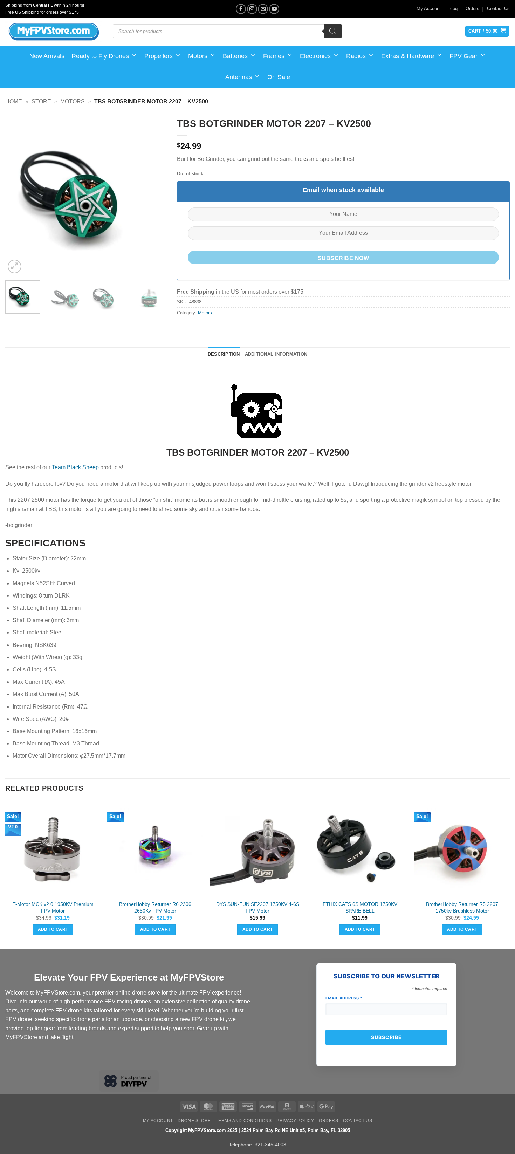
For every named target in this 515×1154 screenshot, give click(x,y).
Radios (356, 56)
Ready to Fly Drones (100, 56)
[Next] (154, 194)
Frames (273, 56)
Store (41, 101)
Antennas (238, 77)
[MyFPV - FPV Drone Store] (53, 32)
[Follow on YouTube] (274, 9)
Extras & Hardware (407, 56)
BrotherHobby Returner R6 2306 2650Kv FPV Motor (155, 907)
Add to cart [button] (53, 929)
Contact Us (498, 8)
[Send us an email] (263, 9)
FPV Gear (463, 56)
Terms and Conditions (243, 1120)
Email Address (344, 998)
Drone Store (194, 1120)
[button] (14, 266)
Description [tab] (224, 354)
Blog (453, 8)
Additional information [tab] (276, 354)
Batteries (235, 56)
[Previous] (17, 194)
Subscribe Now (343, 258)
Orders (472, 8)
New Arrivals (46, 56)
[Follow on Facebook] (241, 9)
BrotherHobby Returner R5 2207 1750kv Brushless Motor (462, 907)
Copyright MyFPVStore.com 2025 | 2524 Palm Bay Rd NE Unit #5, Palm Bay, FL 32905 (257, 1130)
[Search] (333, 31)
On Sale (278, 77)
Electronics (315, 56)
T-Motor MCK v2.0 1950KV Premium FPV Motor (53, 907)
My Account (429, 8)
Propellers (158, 56)
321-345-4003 (270, 1144)
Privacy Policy (295, 1120)
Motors (197, 56)
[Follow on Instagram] (252, 9)
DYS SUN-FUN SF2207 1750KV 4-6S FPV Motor (257, 907)
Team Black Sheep (76, 467)
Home (13, 101)
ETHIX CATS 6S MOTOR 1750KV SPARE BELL (360, 907)
